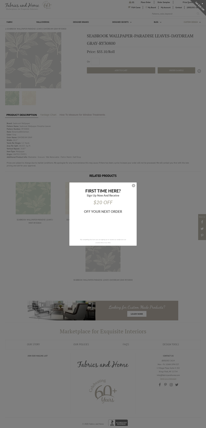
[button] (133, 185)
